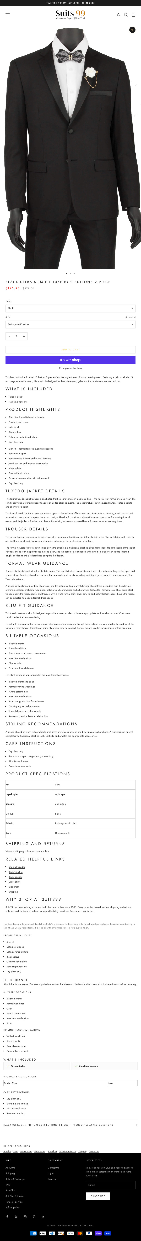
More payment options (70, 368)
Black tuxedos (15, 877)
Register (52, 1179)
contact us (88, 911)
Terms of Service (14, 1201)
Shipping (13, 891)
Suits (15, 1151)
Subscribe (98, 1196)
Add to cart (70, 349)
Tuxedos (7, 1151)
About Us (10, 1167)
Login (50, 1173)
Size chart (130, 317)
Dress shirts (14, 881)
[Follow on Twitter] (16, 1216)
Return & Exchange (15, 1179)
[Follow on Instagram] (25, 1216)
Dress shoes (39, 1151)
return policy (42, 851)
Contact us (94, 1151)
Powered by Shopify (81, 1225)
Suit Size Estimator (15, 1196)
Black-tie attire (16, 872)
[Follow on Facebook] (7, 1216)
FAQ (8, 1184)
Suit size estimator (67, 1151)
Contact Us (53, 1167)
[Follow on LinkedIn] (43, 1216)
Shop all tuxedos (17, 867)
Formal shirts (26, 1151)
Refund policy (12, 1207)
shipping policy (23, 851)
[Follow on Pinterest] (34, 1216)
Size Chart (11, 1190)
